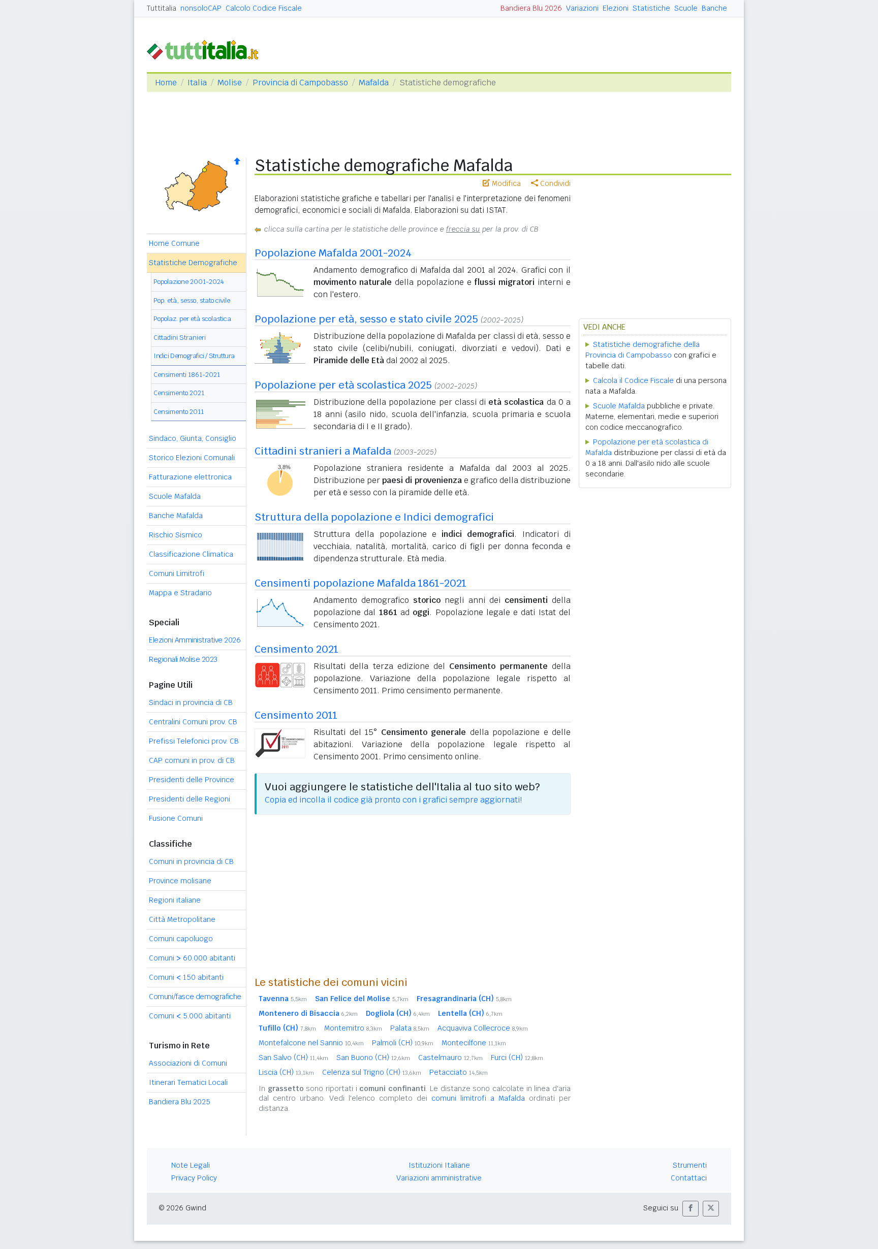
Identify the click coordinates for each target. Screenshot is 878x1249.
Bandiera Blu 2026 (531, 8)
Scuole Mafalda (175, 496)
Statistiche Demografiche (193, 262)
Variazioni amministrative (439, 1177)
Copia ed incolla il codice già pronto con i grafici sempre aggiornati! (393, 799)
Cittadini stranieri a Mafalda (323, 451)
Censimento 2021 (178, 393)
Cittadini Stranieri (179, 337)
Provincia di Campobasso (300, 82)
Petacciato (458, 1072)
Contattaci (689, 1177)
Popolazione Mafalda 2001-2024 (333, 253)
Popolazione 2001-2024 (188, 281)
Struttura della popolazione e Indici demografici (374, 517)
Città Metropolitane (182, 919)
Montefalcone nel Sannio (311, 1042)
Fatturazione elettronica (190, 477)
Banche (714, 8)
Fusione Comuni (176, 818)
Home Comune (174, 243)
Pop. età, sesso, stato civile (191, 300)
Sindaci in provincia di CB (191, 702)
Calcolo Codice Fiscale (264, 8)
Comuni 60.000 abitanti (192, 958)
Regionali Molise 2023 (183, 659)
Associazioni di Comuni (188, 1063)
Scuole (686, 8)
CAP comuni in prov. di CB (192, 760)
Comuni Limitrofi (176, 573)
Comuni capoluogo (181, 938)
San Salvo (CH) (293, 1057)
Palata (409, 1028)
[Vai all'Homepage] (207, 49)
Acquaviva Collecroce (482, 1028)
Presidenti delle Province (191, 779)
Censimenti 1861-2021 (186, 374)
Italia (197, 82)
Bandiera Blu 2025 (179, 1101)
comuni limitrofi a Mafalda (478, 1098)
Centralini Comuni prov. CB (193, 721)
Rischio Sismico (175, 534)
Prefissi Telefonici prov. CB (194, 741)
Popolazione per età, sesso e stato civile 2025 (366, 319)
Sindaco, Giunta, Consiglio (192, 438)
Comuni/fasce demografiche (195, 996)
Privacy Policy (194, 1177)
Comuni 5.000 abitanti (190, 1015)
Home (166, 82)
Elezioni (616, 8)
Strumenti (690, 1165)
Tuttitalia (161, 8)
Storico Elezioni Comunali (192, 457)
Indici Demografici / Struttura (194, 355)
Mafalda (374, 82)
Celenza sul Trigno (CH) (371, 1072)
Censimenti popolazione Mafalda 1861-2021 (360, 583)
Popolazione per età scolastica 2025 (343, 385)
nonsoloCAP (201, 8)
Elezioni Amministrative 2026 (194, 640)
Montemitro (353, 1028)
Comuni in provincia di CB (191, 861)
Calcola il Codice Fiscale (633, 380)
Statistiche (651, 8)
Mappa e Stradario (180, 592)
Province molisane (180, 880)
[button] (690, 1208)
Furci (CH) (517, 1057)
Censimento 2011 (178, 411)
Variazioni (582, 8)
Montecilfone (474, 1042)
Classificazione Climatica (191, 554)
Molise (229, 82)
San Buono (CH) (373, 1057)
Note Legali (190, 1165)
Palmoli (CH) (402, 1042)
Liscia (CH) (286, 1072)
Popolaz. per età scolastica (192, 318)
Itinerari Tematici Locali (188, 1082)
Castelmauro (450, 1057)
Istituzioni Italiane (439, 1165)
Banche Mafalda (176, 515)
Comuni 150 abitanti (186, 977)
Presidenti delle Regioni (189, 799)
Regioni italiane (175, 900)
